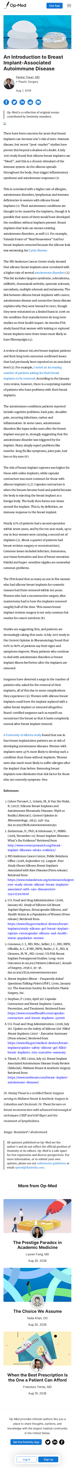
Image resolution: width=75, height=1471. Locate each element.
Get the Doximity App (26, 1442)
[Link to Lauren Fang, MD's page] (37, 1232)
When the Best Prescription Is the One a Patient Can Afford (37, 1378)
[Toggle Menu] (69, 5)
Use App (54, 5)
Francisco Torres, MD (37, 1387)
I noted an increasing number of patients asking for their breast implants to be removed (32, 373)
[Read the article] (37, 1216)
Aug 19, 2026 (24, 1393)
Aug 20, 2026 (25, 1260)
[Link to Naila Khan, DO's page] (37, 1301)
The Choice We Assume (37, 1311)
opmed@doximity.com (29, 1167)
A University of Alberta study (22, 735)
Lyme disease (38, 250)
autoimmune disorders (49, 272)
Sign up (48, 1459)
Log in (26, 1459)
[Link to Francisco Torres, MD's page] (37, 1365)
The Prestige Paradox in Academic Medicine (37, 1245)
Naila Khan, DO (37, 1318)
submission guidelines (51, 1163)
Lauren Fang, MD (37, 1254)
